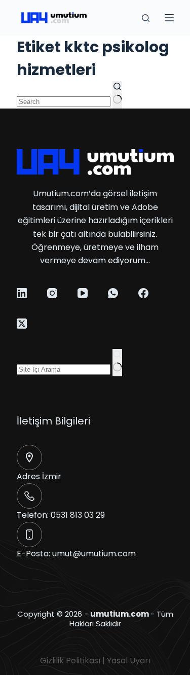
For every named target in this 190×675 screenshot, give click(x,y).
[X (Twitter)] (22, 323)
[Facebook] (143, 293)
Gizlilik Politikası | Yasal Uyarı (95, 660)
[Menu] (169, 17)
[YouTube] (83, 293)
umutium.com (119, 614)
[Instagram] (52, 293)
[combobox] (63, 101)
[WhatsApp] (113, 293)
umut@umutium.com (94, 553)
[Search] (145, 18)
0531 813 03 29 (78, 515)
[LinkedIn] (22, 293)
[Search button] (117, 95)
